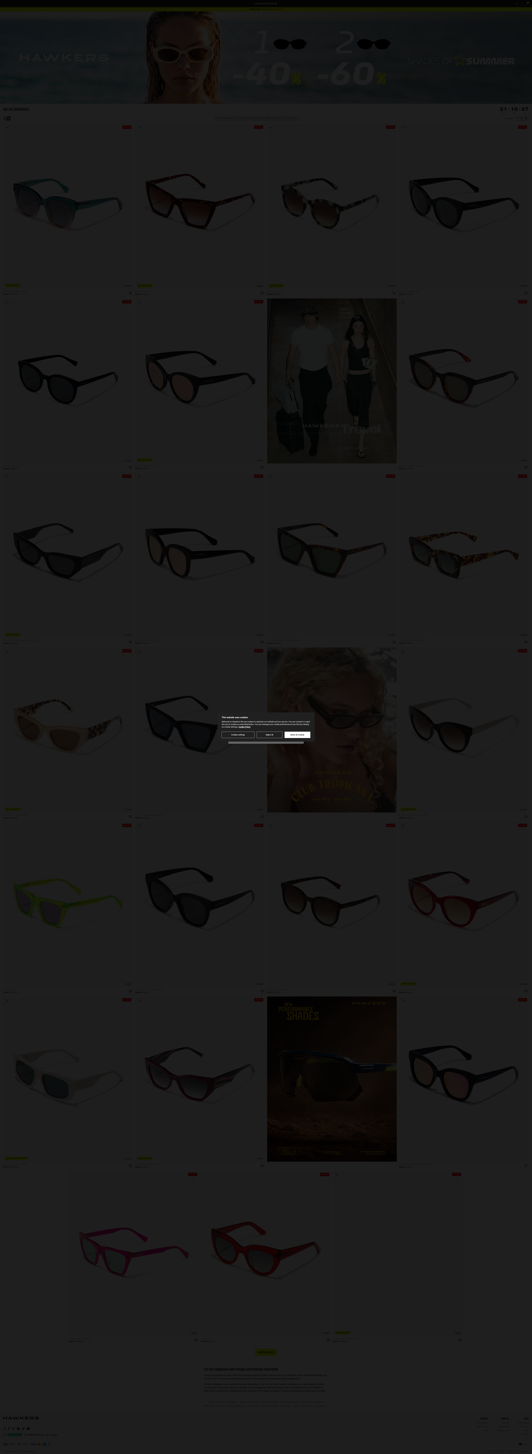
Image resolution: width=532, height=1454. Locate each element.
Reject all (269, 735)
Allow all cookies (297, 735)
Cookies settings (238, 735)
